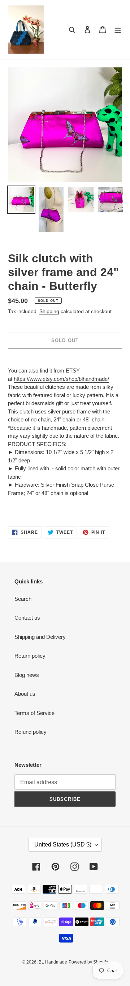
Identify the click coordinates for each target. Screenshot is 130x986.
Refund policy (30, 732)
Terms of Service (34, 713)
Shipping (49, 311)
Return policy (30, 656)
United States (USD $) (62, 844)
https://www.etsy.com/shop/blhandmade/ (61, 379)
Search (22, 599)
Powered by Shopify (88, 962)
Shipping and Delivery (40, 637)
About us (24, 694)
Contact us (27, 618)
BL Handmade (53, 962)
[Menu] (117, 29)
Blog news (26, 675)
